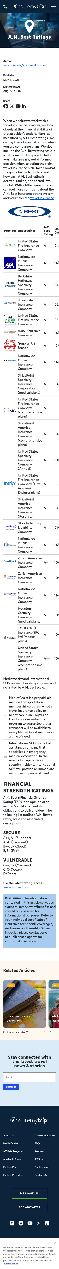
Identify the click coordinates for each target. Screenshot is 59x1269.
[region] (29, 1253)
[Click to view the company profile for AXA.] (10, 259)
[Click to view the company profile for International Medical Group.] (10, 409)
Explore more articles (14, 1032)
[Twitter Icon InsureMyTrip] (39, 1223)
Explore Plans (10, 1167)
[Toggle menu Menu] (53, 6)
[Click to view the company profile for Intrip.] (10, 483)
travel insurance (42, 197)
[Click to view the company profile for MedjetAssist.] (5, 716)
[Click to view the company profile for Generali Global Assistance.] (10, 341)
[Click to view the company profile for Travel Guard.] (10, 562)
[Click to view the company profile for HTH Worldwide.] (10, 362)
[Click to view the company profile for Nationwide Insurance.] (10, 544)
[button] (50, 1032)
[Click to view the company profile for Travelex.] (10, 577)
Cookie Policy (11, 1263)
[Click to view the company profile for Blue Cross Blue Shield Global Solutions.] (10, 304)
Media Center (10, 1143)
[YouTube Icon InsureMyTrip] (30, 1223)
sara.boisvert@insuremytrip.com (24, 65)
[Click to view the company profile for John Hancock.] (10, 527)
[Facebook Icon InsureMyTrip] (21, 1223)
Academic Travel (12, 1159)
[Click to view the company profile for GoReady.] (10, 244)
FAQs (37, 1143)
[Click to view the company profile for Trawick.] (10, 595)
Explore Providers (13, 1175)
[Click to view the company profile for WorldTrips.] (10, 638)
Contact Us (40, 1175)
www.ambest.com (16, 887)
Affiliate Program (13, 1151)
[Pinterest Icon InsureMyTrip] (47, 1223)
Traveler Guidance (44, 1135)
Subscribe (11, 1086)
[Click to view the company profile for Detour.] (10, 332)
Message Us (29, 1193)
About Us (8, 1135)
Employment (41, 1167)
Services (39, 1151)
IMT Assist (40, 1159)
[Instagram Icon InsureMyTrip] (12, 1223)
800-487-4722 (30, 1207)
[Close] (55, 1242)
